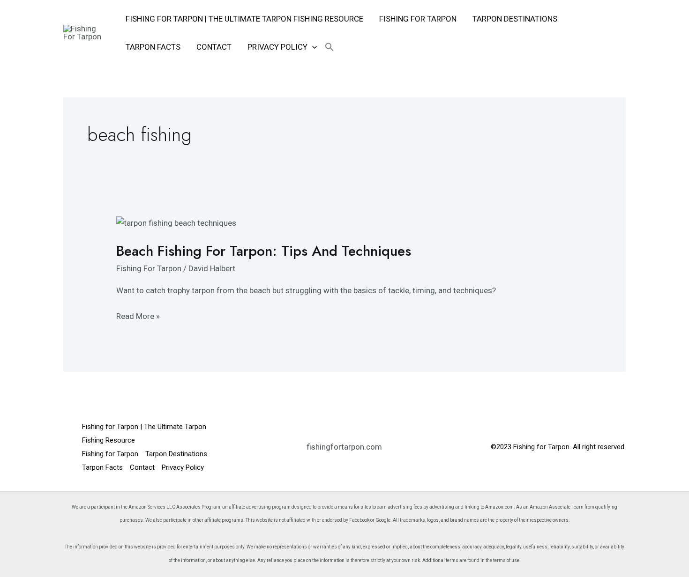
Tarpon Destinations (514, 18)
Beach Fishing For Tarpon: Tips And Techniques (263, 251)
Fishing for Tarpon (418, 18)
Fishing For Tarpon (148, 268)
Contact (214, 47)
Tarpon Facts (153, 47)
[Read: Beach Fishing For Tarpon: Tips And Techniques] (176, 222)
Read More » (138, 315)
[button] (312, 47)
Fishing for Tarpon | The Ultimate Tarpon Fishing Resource (244, 18)
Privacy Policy (277, 47)
